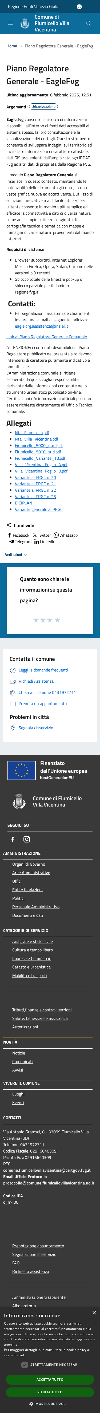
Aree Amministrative (31, 872)
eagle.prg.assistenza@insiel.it (41, 326)
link (22, 1355)
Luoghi (18, 1094)
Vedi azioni (14, 554)
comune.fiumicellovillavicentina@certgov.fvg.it (47, 1170)
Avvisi (17, 1070)
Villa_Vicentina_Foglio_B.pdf (41, 471)
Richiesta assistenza (30, 1271)
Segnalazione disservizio (34, 1254)
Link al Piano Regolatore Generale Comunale (46, 336)
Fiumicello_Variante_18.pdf (40, 458)
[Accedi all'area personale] (79, 7)
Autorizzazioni (25, 1027)
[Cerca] (89, 23)
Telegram (23, 541)
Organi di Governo (28, 864)
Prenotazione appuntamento (38, 1246)
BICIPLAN (23, 503)
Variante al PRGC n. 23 (35, 496)
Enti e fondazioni (27, 889)
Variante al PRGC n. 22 (35, 490)
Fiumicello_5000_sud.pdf (38, 452)
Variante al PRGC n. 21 (35, 483)
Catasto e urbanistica (31, 967)
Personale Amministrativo (35, 906)
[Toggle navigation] (10, 23)
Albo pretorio (24, 1305)
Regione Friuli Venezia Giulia (33, 6)
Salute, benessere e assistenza (40, 1018)
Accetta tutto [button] (50, 1379)
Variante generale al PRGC (39, 509)
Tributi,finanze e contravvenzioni (42, 1010)
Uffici (17, 881)
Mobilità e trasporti (29, 975)
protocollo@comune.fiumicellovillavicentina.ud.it (48, 1183)
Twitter (44, 535)
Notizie (18, 1053)
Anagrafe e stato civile (32, 941)
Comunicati (22, 1061)
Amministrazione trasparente (39, 1297)
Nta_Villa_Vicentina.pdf (36, 439)
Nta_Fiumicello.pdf (32, 432)
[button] (50, 1403)
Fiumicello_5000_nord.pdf (39, 445)
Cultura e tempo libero (32, 950)
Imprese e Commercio (31, 958)
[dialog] (50, 1360)
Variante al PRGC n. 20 (35, 477)
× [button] (94, 1313)
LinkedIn (47, 541)
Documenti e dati (27, 915)
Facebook (21, 535)
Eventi (18, 1102)
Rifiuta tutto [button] (50, 1392)
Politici (18, 898)
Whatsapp (68, 535)
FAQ (16, 1263)
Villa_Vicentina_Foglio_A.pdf (41, 464)
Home (11, 46)
